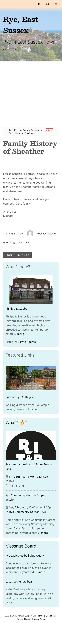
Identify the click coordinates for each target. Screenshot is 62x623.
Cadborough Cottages (19, 397)
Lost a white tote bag (19, 581)
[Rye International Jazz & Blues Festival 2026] (31, 445)
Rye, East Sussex (20, 24)
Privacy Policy (38, 619)
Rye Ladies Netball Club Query (25, 555)
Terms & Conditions (47, 616)
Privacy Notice (23, 619)
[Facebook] (39, 4)
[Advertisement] (31, 96)
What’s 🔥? (16, 422)
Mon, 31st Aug (39, 476)
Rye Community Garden (24, 511)
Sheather (24, 242)
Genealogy (9, 242)
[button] (56, 4)
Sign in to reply (17, 254)
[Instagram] (47, 4)
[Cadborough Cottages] (31, 378)
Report (49, 130)
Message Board (21, 546)
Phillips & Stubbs (16, 308)
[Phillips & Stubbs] (31, 289)
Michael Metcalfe (46, 233)
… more (19, 333)
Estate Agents (27, 341)
